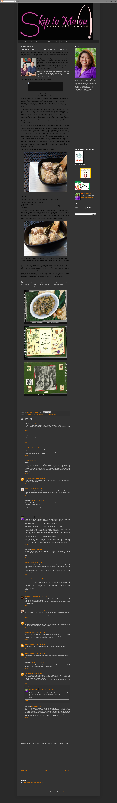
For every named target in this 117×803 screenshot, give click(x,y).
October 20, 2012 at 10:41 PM (35, 673)
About (26, 41)
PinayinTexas (28, 478)
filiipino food (36, 414)
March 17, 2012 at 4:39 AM (38, 653)
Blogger (65, 792)
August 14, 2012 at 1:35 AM (37, 662)
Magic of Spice (28, 596)
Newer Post (24, 770)
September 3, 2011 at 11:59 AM (40, 596)
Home (21, 41)
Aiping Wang (28, 632)
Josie (26, 673)
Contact (56, 41)
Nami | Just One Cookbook (31, 610)
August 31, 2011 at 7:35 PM (36, 562)
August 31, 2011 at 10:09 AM (38, 460)
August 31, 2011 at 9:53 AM (37, 435)
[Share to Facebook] (49, 412)
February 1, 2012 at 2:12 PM (38, 632)
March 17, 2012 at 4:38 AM (38, 644)
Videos (50, 41)
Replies (28, 686)
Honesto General (52, 414)
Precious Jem (28, 644)
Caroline (27, 488)
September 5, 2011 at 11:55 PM (45, 610)
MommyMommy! (29, 447)
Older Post (66, 770)
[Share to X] (47, 412)
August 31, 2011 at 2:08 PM (36, 488)
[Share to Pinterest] (50, 412)
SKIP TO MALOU (29, 517)
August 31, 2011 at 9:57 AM (40, 447)
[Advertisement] (45, 757)
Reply (26, 430)
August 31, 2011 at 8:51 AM (37, 423)
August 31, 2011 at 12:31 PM (38, 478)
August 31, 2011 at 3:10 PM (37, 500)
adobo (26, 414)
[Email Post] (41, 412)
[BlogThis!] (45, 412)
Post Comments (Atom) (32, 773)
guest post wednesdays (44, 414)
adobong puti (30, 414)
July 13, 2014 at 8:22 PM (37, 706)
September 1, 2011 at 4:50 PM (38, 579)
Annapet (27, 562)
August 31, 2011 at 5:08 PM (42, 517)
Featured (42, 41)
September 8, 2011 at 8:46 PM (39, 622)
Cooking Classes (65, 41)
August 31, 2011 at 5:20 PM (37, 549)
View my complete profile (87, 197)
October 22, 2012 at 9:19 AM (46, 689)
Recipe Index (34, 41)
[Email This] (44, 412)
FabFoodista (28, 460)
